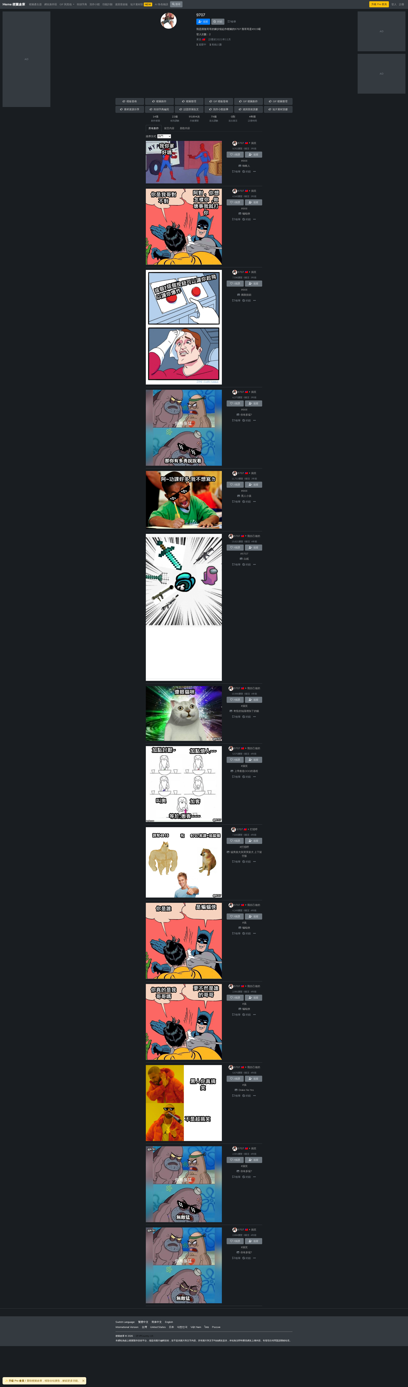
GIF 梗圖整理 (280, 101)
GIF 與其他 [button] (66, 4)
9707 (241, 143)
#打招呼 (244, 847)
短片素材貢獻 (280, 109)
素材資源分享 (131, 109)
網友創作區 (50, 4)
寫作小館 (95, 4)
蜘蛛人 (246, 166)
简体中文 (157, 1322)
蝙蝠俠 (246, 213)
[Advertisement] (204, 70)
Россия (216, 1327)
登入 (394, 4)
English (169, 1322)
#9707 (244, 554)
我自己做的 (253, 536)
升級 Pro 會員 (379, 4)
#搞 (244, 922)
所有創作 (154, 128)
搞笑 (253, 143)
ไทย (206, 1327)
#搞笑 (244, 706)
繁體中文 (143, 1322)
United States (158, 1327)
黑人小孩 (246, 496)
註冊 (401, 4)
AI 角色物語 (161, 4)
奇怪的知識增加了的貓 (246, 711)
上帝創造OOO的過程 (246, 771)
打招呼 (254, 829)
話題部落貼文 (191, 109)
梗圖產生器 (35, 4)
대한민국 (182, 1327)
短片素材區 (140, 4)
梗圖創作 (161, 101)
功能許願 (107, 4)
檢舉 (233, 21)
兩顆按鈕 (246, 295)
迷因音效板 (121, 4)
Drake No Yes (246, 1090)
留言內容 (169, 128)
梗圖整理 (190, 101)
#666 (244, 161)
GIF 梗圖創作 (250, 101)
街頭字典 (82, 4)
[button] (254, 171)
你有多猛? (246, 415)
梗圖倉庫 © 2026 (124, 1335)
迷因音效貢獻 (250, 109)
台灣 (144, 1327)
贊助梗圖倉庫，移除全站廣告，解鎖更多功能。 (42, 1381)
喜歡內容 (185, 128)
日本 (171, 1327)
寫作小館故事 (220, 109)
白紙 (246, 559)
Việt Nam (196, 1327)
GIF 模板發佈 (220, 101)
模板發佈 (131, 101)
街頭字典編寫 (161, 109)
